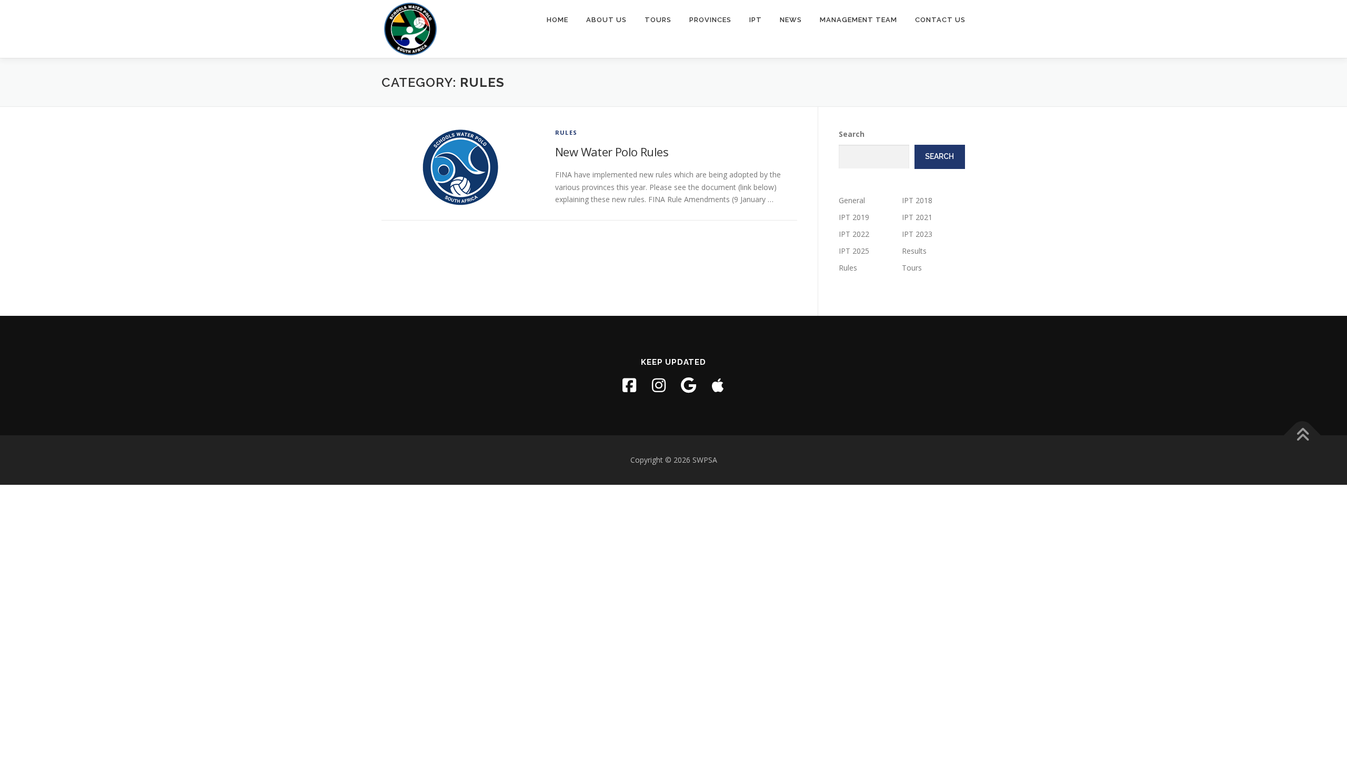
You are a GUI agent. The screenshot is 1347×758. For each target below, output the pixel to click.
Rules (566, 132)
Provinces (710, 20)
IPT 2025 (854, 251)
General (852, 200)
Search (852, 134)
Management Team (858, 20)
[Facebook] (629, 385)
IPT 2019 (854, 217)
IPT (755, 20)
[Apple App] (718, 385)
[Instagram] (659, 385)
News (791, 20)
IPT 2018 (917, 200)
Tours (658, 20)
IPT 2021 (917, 217)
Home (557, 20)
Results (914, 251)
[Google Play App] (688, 385)
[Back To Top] (1302, 435)
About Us (606, 20)
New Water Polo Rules (611, 151)
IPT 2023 (917, 234)
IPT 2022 (854, 234)
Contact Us (940, 20)
